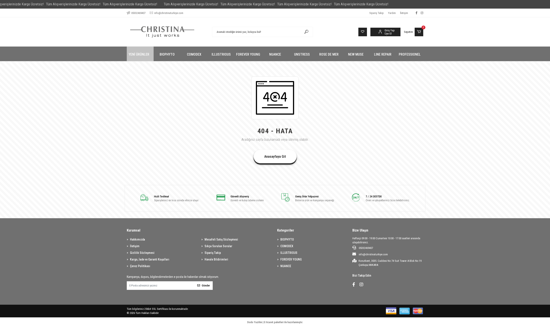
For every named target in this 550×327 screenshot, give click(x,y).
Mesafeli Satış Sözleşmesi (221, 239)
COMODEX (286, 246)
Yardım (392, 13)
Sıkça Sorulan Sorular (218, 246)
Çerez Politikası (140, 266)
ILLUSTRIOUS (288, 252)
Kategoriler (285, 230)
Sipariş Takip (376, 13)
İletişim (404, 13)
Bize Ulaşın (360, 230)
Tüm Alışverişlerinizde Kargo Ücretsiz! (73, 4)
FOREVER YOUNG (291, 259)
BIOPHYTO (287, 239)
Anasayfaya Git (275, 156)
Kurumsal (133, 230)
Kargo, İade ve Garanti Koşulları (149, 259)
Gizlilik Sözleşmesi (142, 252)
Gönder (206, 285)
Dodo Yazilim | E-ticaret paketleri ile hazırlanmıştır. (275, 322)
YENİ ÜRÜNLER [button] (139, 54)
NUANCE (285, 266)
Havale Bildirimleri (216, 259)
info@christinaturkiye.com (373, 254)
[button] (413, 32)
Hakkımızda (137, 239)
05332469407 (365, 248)
